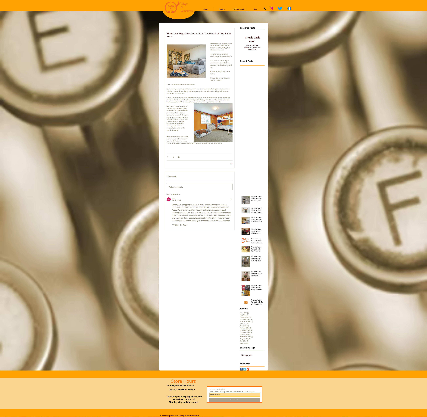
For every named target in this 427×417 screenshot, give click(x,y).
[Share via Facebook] (168, 157)
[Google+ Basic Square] (248, 369)
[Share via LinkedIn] (179, 157)
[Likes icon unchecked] (173, 225)
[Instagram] (270, 8)
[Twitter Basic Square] (244, 369)
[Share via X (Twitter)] (173, 157)
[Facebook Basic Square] (241, 369)
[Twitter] (280, 8)
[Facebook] (289, 8)
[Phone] (264, 8)
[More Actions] (231, 199)
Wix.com (196, 416)
